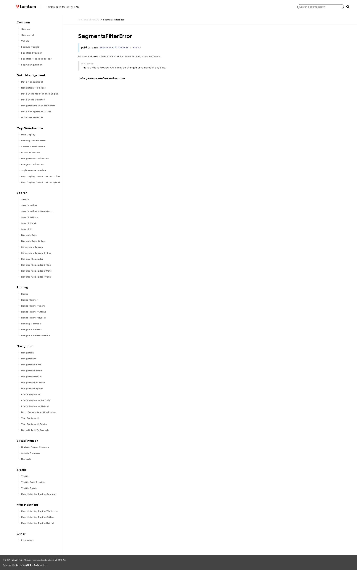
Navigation (27, 352)
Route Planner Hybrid (33, 317)
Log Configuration (31, 64)
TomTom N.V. (16, 559)
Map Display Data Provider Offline (40, 176)
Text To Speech (30, 418)
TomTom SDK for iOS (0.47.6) (62, 7)
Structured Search (32, 247)
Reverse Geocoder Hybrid (36, 277)
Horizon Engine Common (35, 447)
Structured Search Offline (36, 253)
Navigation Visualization (35, 158)
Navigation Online (31, 364)
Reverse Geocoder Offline (36, 271)
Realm (37, 565)
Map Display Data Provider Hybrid (40, 182)
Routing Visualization (33, 140)
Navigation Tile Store (33, 88)
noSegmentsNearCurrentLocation (103, 78)
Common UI (27, 35)
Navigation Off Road (33, 382)
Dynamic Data (29, 235)
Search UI (26, 229)
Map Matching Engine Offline (37, 517)
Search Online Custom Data (37, 211)
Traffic (25, 476)
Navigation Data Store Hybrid (38, 105)
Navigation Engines (32, 388)
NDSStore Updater (32, 117)
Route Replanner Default (35, 400)
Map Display (28, 134)
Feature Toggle (30, 47)
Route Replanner (31, 394)
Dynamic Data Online (33, 241)
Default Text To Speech (35, 430)
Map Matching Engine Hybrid (37, 523)
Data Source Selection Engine (38, 412)
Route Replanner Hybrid (35, 406)
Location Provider (31, 53)
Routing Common (31, 323)
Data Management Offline (36, 111)
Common (26, 29)
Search (25, 199)
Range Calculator (31, 329)
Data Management (32, 82)
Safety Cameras (30, 453)
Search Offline (29, 217)
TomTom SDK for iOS (88, 19)
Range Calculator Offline (35, 335)
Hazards (26, 459)
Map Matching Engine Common (38, 494)
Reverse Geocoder (32, 259)
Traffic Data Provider (33, 482)
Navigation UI (28, 358)
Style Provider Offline (33, 170)
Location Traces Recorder (36, 58)
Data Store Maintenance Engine (39, 93)
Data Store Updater (33, 99)
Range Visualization (32, 164)
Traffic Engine (29, 488)
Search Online (29, 205)
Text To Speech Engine (34, 424)
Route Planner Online (33, 306)
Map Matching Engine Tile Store (39, 511)
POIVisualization (30, 152)
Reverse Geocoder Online (36, 265)
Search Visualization (33, 146)
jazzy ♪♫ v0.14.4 (23, 565)
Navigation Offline (31, 370)
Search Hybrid (29, 223)
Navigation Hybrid (31, 376)
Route (24, 294)
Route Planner (29, 300)
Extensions (27, 540)
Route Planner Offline (33, 311)
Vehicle (25, 41)
